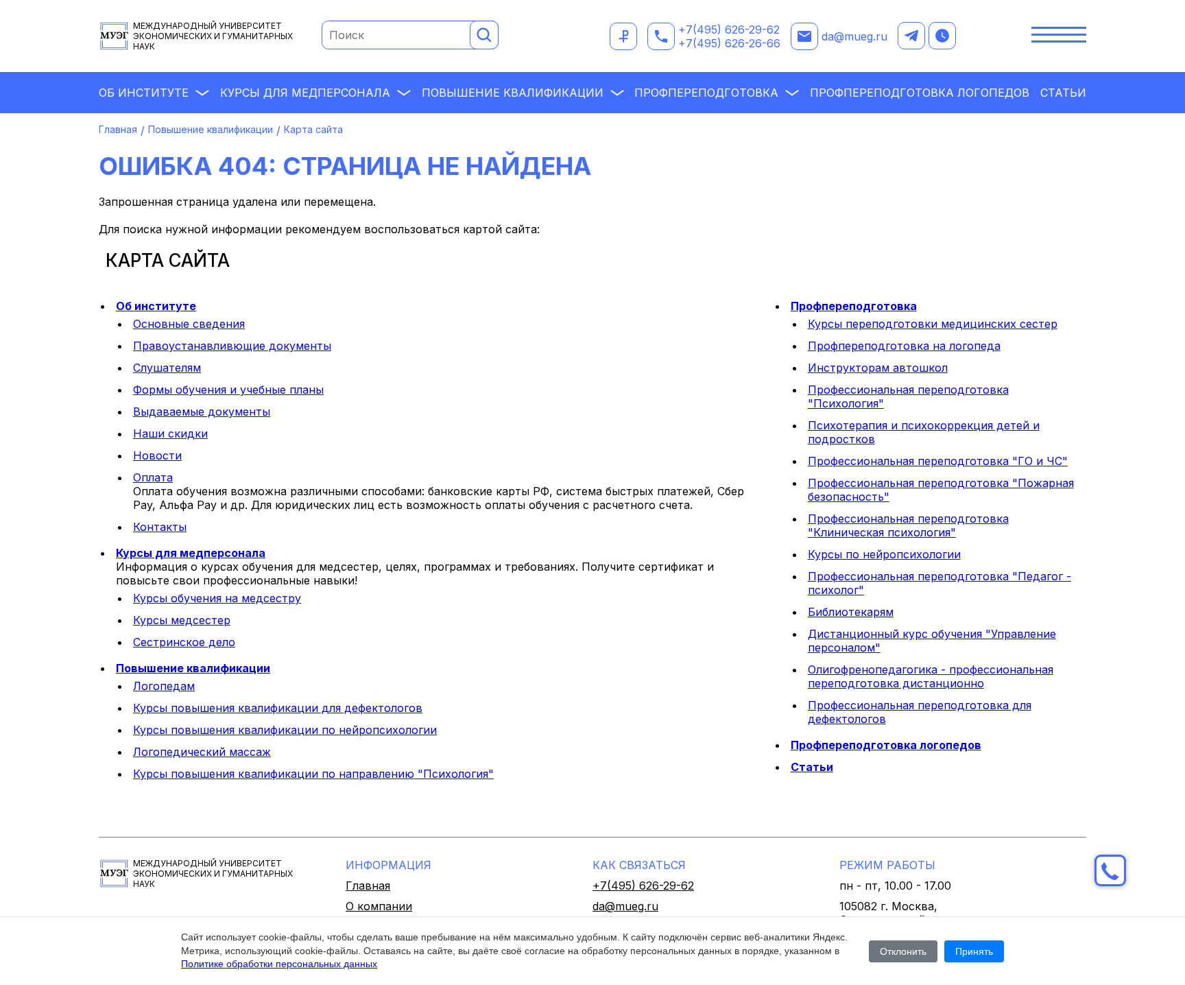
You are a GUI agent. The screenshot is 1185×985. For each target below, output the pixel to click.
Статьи (1063, 92)
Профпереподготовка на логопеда (904, 346)
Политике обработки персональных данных (279, 963)
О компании (379, 906)
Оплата (153, 477)
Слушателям (167, 368)
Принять (974, 951)
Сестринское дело (184, 642)
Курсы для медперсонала (305, 92)
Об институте (144, 92)
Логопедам (164, 686)
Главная (118, 129)
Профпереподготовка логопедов (919, 92)
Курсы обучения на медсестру (217, 598)
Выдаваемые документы (201, 411)
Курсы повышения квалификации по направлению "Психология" (313, 774)
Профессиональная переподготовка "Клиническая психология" (908, 525)
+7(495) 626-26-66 (729, 43)
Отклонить (903, 951)
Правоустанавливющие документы (232, 346)
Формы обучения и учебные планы (228, 389)
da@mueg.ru (854, 36)
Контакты (160, 527)
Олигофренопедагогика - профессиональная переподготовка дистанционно (930, 676)
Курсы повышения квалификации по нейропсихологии (285, 730)
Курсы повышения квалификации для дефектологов (277, 708)
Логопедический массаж (202, 752)
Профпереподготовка (706, 92)
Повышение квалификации (512, 92)
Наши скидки (170, 433)
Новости (157, 455)
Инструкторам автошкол (878, 368)
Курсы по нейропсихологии (884, 554)
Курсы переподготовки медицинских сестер (932, 324)
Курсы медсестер (181, 620)
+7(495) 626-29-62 (729, 29)
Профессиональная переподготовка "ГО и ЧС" (938, 461)
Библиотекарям (851, 612)
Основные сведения (189, 324)
